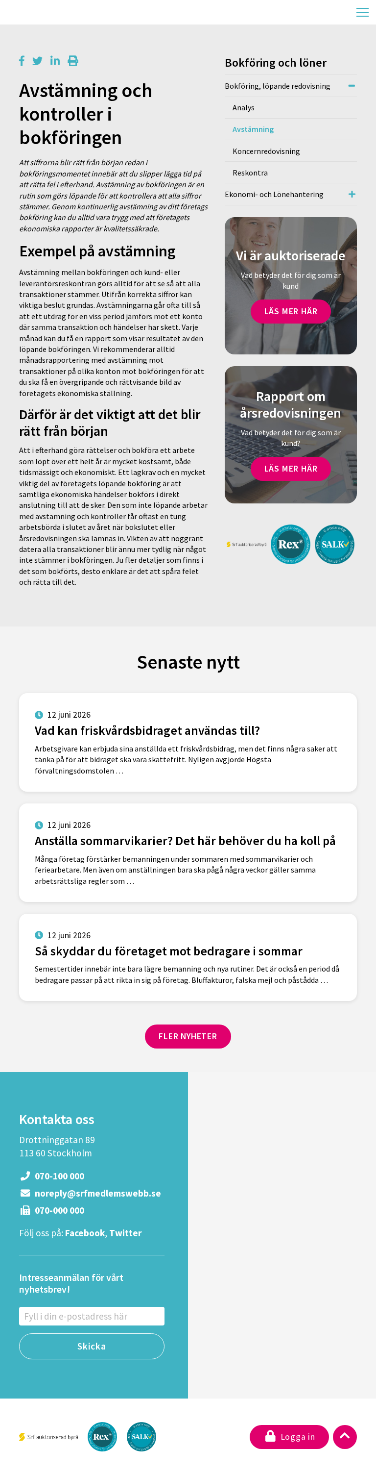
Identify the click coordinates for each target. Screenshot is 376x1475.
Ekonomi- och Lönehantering (274, 194)
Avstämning (253, 129)
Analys (244, 107)
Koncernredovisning (266, 151)
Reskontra (250, 172)
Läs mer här (291, 311)
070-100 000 (58, 1176)
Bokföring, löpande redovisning (277, 86)
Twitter (125, 1233)
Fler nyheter (188, 1036)
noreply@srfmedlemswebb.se (97, 1193)
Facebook (85, 1233)
